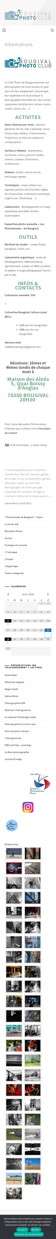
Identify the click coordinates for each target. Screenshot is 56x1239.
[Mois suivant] (48, 594)
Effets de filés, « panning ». (19, 745)
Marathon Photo (14, 531)
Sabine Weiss (11, 696)
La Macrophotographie (17, 752)
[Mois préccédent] (8, 594)
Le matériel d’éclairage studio (20, 717)
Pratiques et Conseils (16, 545)
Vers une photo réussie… (18, 731)
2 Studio (9, 559)
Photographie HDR (15, 703)
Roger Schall (11, 689)
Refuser (36, 1229)
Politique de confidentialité (28, 1234)
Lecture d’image (13, 759)
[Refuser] (52, 1226)
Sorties (8, 538)
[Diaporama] (11, 844)
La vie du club (12, 524)
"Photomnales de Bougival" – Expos (24, 517)
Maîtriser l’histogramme (18, 710)
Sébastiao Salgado (14, 682)
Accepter (22, 1229)
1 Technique (11, 552)
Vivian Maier (11, 675)
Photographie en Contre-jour (20, 724)
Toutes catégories (14, 573)
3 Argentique (11, 566)
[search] (51, 30)
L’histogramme (13, 738)
